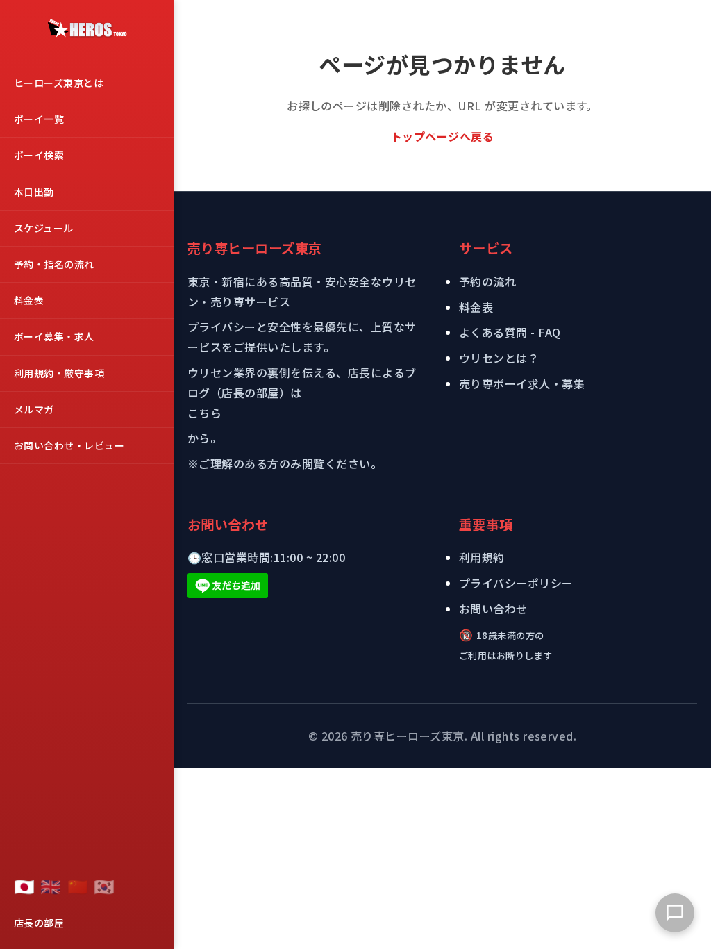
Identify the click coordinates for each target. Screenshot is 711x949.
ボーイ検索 (39, 155)
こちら (204, 412)
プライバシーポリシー (516, 583)
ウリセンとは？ (499, 357)
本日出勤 (34, 192)
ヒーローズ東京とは (58, 83)
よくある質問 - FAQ (510, 332)
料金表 (29, 300)
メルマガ (34, 409)
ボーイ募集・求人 (54, 336)
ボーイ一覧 (39, 119)
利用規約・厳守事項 (59, 373)
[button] (674, 912)
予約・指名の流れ (54, 264)
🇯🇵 (24, 885)
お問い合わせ (493, 608)
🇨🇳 (77, 885)
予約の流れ (487, 281)
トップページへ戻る (442, 136)
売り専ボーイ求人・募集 (522, 383)
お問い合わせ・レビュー (69, 445)
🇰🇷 (104, 885)
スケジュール (44, 228)
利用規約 (482, 557)
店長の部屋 (39, 923)
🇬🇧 (50, 885)
